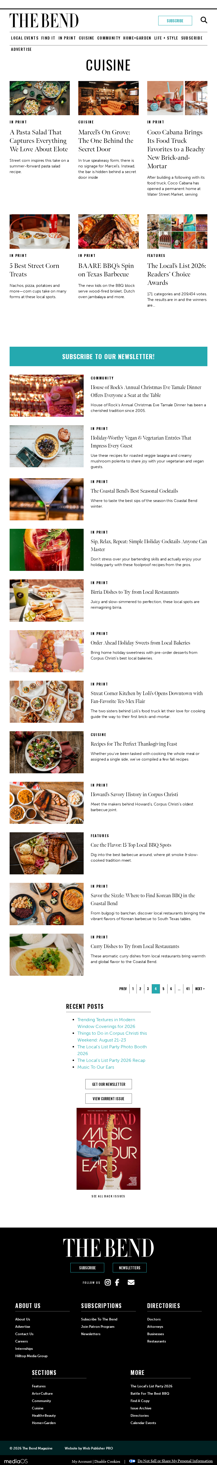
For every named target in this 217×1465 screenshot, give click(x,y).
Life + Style (166, 38)
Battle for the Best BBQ (150, 1394)
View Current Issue (108, 1098)
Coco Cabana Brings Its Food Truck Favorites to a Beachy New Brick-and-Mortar (176, 149)
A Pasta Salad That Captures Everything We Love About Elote (39, 140)
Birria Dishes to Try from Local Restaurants (135, 592)
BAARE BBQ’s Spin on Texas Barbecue (106, 270)
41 (188, 988)
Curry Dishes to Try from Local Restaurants (135, 946)
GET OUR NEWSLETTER (108, 1084)
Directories (140, 1416)
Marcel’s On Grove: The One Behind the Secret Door (105, 140)
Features (156, 255)
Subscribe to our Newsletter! (108, 356)
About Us (22, 1319)
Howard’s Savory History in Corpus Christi (134, 795)
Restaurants (156, 1341)
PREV (123, 988)
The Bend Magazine (37, 1448)
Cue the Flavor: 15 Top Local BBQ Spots (131, 845)
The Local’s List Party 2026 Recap (111, 1060)
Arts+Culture (42, 1394)
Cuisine (86, 38)
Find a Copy (140, 1401)
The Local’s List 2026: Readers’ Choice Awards (176, 274)
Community (109, 38)
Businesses (155, 1334)
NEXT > (200, 988)
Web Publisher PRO (98, 1448)
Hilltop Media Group (31, 1356)
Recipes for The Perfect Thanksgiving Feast (134, 744)
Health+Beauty (44, 1416)
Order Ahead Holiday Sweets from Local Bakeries (140, 643)
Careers (21, 1341)
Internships (24, 1349)
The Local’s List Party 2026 (151, 1386)
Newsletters (129, 1267)
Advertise (21, 49)
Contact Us (24, 1334)
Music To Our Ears (95, 1067)
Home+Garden (137, 38)
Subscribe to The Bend (99, 1319)
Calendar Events (143, 1423)
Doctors (153, 1319)
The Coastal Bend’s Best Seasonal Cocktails (134, 491)
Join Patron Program (97, 1327)
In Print (67, 38)
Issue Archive (141, 1408)
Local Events (24, 38)
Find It (48, 38)
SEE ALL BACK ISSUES (108, 1196)
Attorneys (155, 1327)
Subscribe (175, 20)
